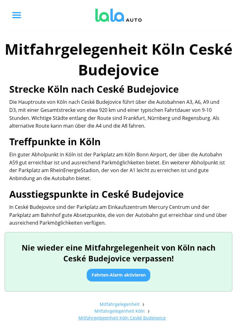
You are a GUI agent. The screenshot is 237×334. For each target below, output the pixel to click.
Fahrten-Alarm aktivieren (119, 275)
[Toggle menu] (17, 15)
